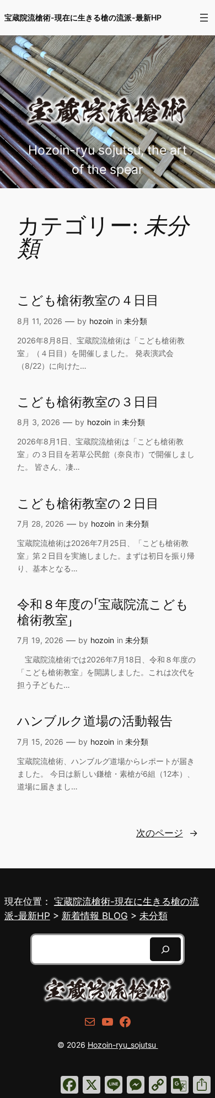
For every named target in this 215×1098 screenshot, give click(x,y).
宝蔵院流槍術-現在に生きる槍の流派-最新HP (83, 17)
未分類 (135, 321)
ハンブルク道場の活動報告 (95, 721)
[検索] (165, 949)
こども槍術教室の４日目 (88, 300)
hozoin (101, 321)
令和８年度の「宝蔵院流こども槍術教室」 (103, 612)
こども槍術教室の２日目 (88, 503)
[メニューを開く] (204, 17)
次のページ (167, 833)
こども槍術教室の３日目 (88, 402)
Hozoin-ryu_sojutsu (123, 1044)
